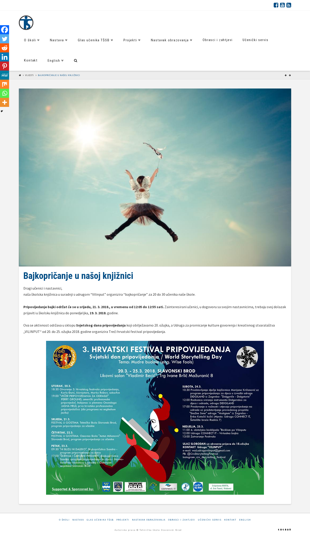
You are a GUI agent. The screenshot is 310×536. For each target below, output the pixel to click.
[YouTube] (282, 5)
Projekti (122, 519)
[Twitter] (4, 38)
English (245, 519)
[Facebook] (276, 5)
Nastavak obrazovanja (148, 519)
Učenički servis (209, 519)
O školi (64, 519)
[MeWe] (4, 75)
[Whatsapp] (4, 93)
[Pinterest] (4, 66)
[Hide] (2, 111)
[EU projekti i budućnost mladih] (26, 22)
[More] (4, 102)
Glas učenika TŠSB (100, 519)
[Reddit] (4, 47)
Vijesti (29, 75)
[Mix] (4, 84)
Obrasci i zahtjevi (181, 519)
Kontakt (230, 519)
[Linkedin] (4, 56)
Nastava (78, 519)
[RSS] (288, 5)
